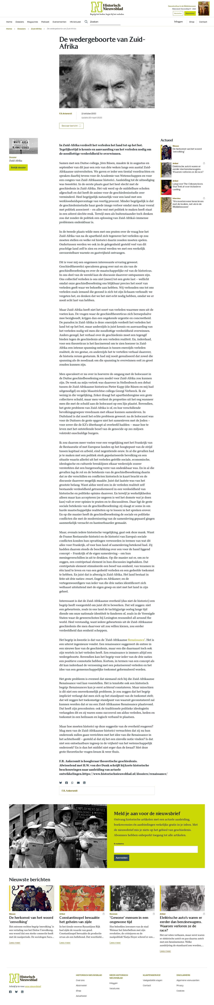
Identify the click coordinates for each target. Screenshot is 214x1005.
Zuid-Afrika (36, 28)
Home (9, 28)
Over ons (80, 980)
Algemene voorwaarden (188, 980)
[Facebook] (66, 782)
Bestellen (178, 13)
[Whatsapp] (72, 782)
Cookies (180, 990)
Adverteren (81, 996)
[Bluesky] (60, 782)
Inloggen (113, 983)
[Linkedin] (84, 782)
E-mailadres (119, 844)
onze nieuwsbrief (33, 986)
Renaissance (136, 640)
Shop (191, 21)
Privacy (180, 985)
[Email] (78, 782)
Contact (203, 21)
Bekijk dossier (18, 167)
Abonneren (190, 13)
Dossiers (21, 28)
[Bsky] (16, 991)
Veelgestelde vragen (152, 980)
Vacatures (114, 988)
